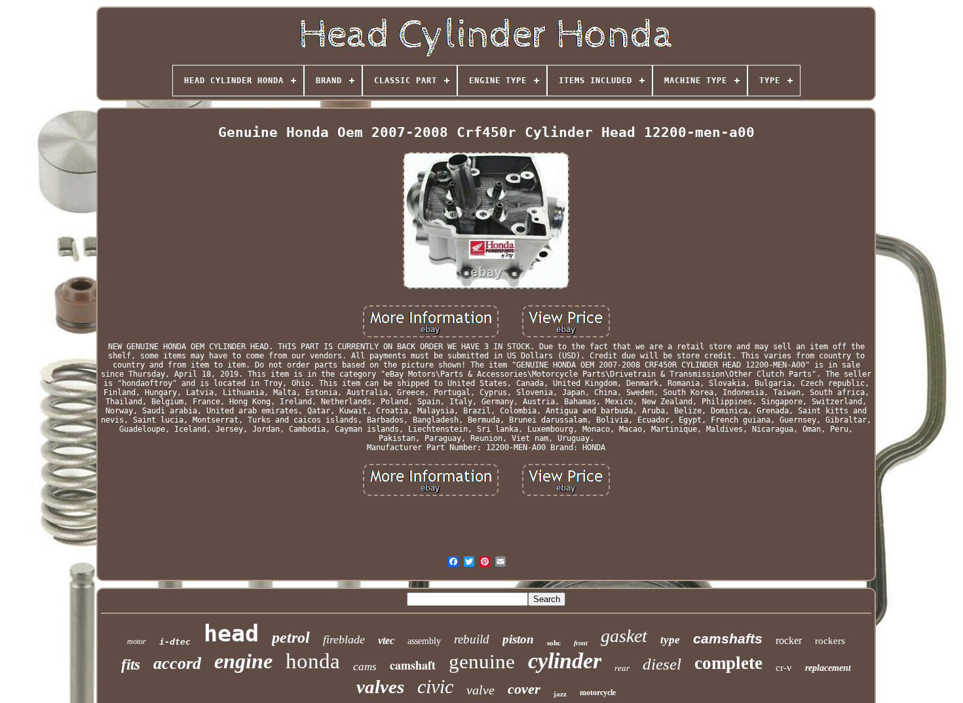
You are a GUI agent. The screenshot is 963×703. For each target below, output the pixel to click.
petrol (291, 637)
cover (524, 689)
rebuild (471, 639)
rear (622, 668)
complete (728, 663)
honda (313, 661)
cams (365, 666)
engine (243, 661)
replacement (828, 668)
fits (130, 664)
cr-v (784, 667)
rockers (830, 641)
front (581, 643)
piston (518, 639)
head (231, 633)
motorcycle (598, 692)
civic (435, 686)
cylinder (564, 661)
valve (480, 690)
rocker (789, 640)
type (670, 640)
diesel (662, 664)
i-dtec (175, 642)
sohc (554, 643)
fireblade (344, 639)
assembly (424, 641)
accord (177, 663)
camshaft (413, 665)
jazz (560, 694)
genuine (482, 661)
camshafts (728, 638)
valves (380, 686)
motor (136, 641)
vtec (386, 640)
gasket (624, 636)
